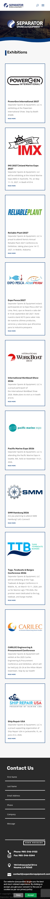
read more (12, 118)
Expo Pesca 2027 (17, 300)
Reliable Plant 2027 (18, 233)
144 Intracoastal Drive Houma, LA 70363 (25, 866)
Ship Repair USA (16, 721)
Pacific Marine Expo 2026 (21, 448)
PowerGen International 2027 (23, 101)
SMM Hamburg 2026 (18, 512)
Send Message (34, 843)
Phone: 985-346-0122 (25, 851)
